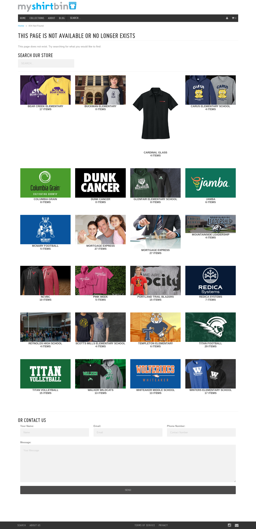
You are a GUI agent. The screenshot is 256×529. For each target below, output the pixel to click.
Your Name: (27, 426)
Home (23, 18)
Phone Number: (176, 426)
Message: (25, 442)
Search (21, 525)
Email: (97, 426)
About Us (35, 525)
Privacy (163, 525)
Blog (62, 18)
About (51, 18)
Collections (37, 18)
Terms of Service (145, 525)
